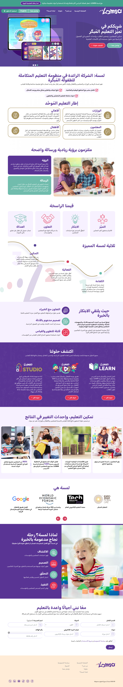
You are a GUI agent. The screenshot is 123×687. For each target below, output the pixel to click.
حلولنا (60, 11)
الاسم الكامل (110, 620)
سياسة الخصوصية (99, 641)
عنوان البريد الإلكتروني (71, 630)
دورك (113, 630)
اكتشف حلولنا (98, 45)
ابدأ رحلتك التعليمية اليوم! (31, 3)
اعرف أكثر (109, 398)
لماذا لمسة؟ (51, 11)
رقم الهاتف (39, 630)
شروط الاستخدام (86, 641)
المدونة (67, 666)
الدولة (76, 620)
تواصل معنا (34, 11)
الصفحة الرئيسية (80, 11)
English (23, 11)
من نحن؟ (68, 11)
